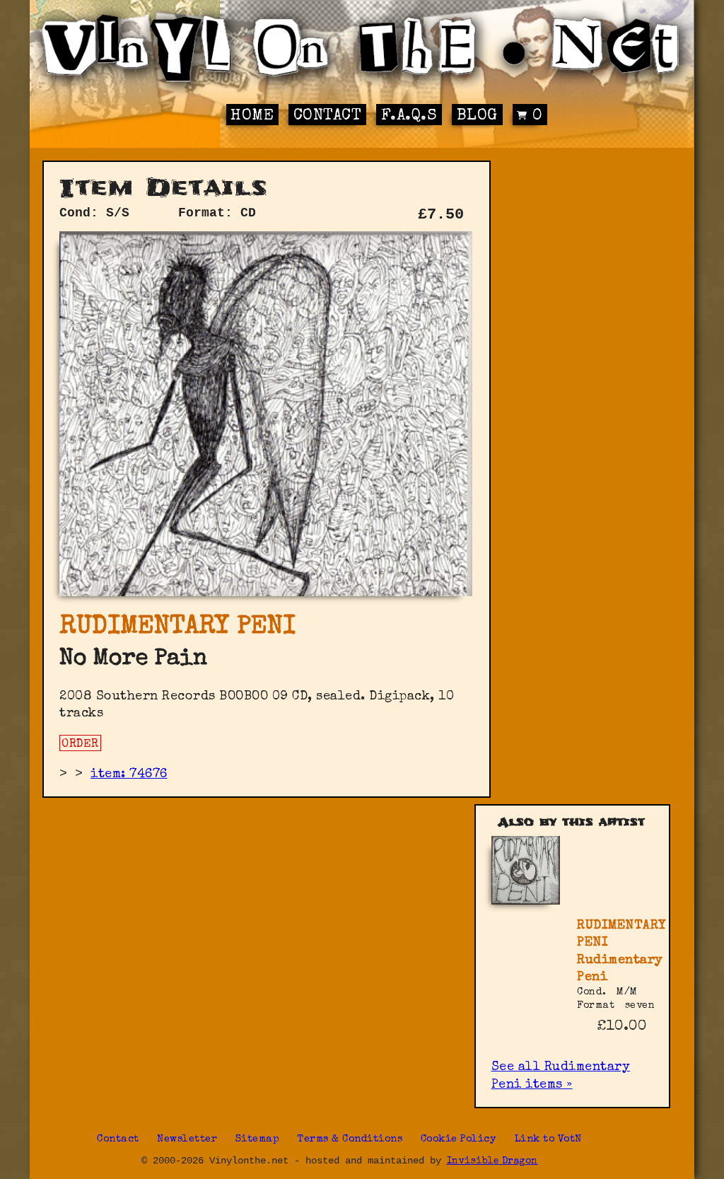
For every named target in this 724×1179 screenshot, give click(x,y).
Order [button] (80, 744)
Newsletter (187, 1139)
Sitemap (257, 1139)
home (252, 116)
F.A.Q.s (409, 116)
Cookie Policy (459, 1139)
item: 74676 (129, 774)
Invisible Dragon (492, 1161)
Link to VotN (548, 1139)
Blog (477, 116)
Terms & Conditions (349, 1139)
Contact (327, 116)
